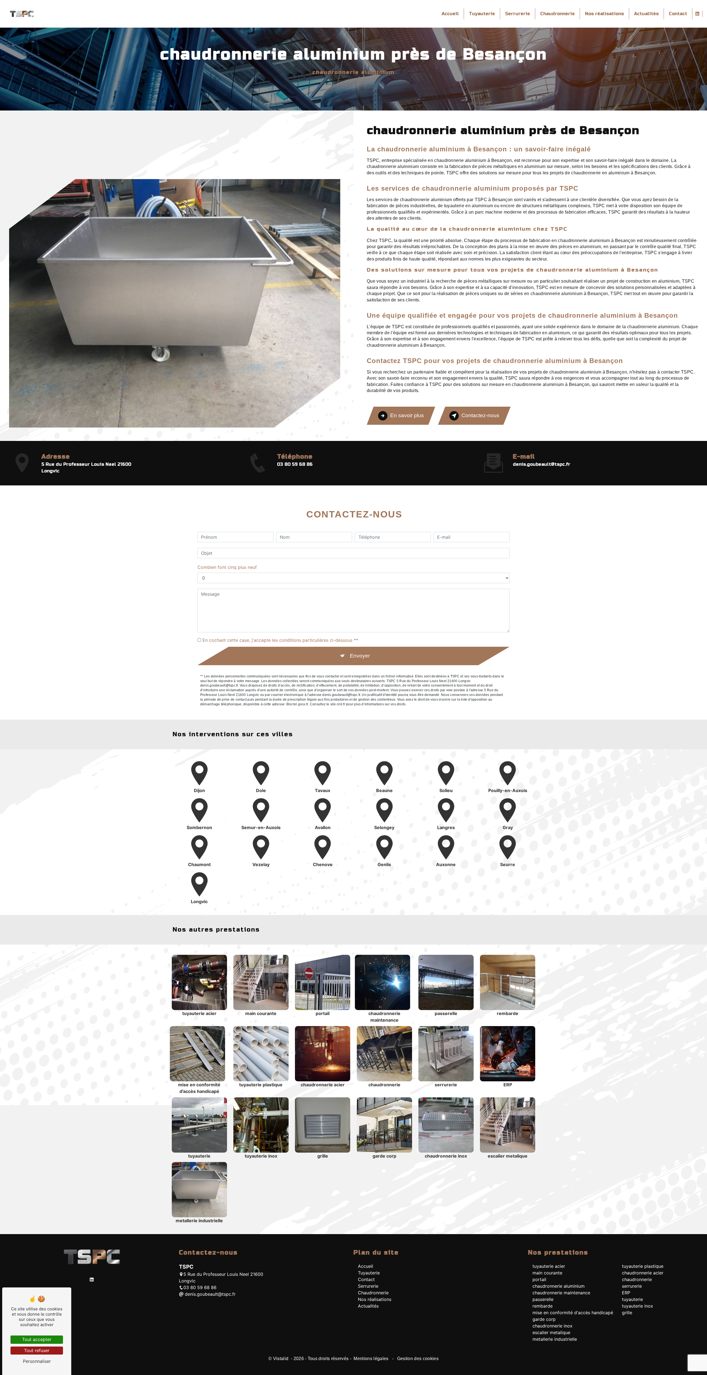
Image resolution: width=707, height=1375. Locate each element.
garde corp (544, 1319)
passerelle (542, 1299)
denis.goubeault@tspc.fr (541, 464)
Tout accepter (36, 1339)
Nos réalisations (604, 13)
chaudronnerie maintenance (561, 1292)
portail (539, 1279)
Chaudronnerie (557, 13)
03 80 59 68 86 (295, 464)
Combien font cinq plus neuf (227, 567)
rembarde (542, 1306)
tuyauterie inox (637, 1306)
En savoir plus (407, 415)
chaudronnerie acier (642, 1273)
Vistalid (281, 1358)
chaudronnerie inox (552, 1326)
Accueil (450, 13)
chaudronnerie (637, 1279)
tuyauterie (632, 1299)
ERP (626, 1292)
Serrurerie (517, 13)
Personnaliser (37, 1361)
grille (627, 1312)
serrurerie (632, 1286)
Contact (678, 13)
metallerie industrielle (554, 1339)
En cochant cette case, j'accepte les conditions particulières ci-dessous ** (280, 640)
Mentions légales (371, 1358)
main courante (547, 1273)
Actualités (646, 13)
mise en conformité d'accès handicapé (572, 1312)
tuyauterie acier (548, 1266)
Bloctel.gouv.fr (297, 704)
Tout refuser (36, 1350)
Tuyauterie (482, 13)
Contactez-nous (480, 415)
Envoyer (360, 656)
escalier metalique (551, 1332)
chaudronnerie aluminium (558, 1286)
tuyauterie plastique (642, 1266)
